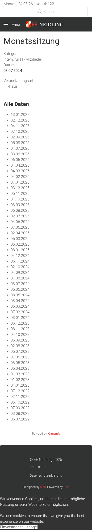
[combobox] (61, 11)
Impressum (38, 467)
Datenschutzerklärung (46, 475)
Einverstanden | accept (19, 527)
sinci (43, 487)
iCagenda (53, 433)
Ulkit (66, 487)
